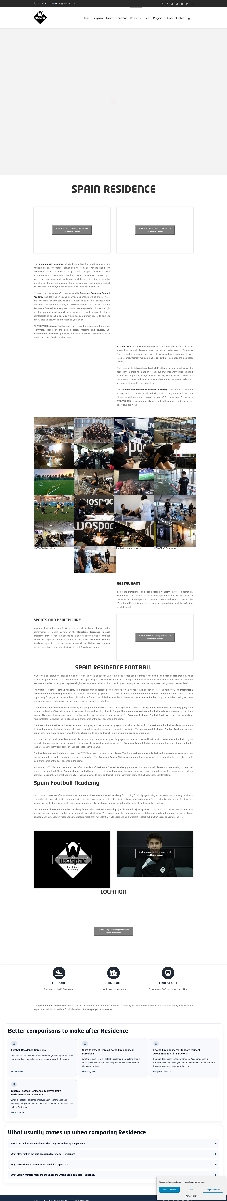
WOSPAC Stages (45, 795)
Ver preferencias (213, 1190)
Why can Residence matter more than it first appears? (39, 1164)
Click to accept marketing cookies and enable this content (72, 229)
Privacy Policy (191, 1196)
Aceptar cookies (169, 1190)
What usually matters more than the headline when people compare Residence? (53, 1174)
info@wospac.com (66, 3)
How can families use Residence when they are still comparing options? (48, 1143)
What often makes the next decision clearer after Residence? (43, 1154)
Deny (191, 1190)
